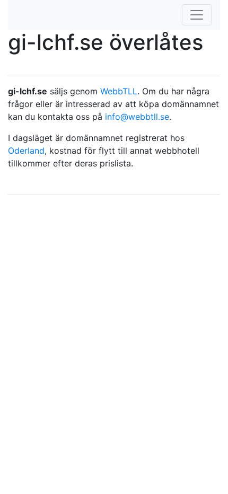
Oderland (26, 150)
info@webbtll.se (137, 116)
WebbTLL (118, 91)
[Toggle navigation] (197, 14)
